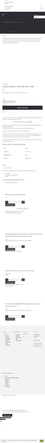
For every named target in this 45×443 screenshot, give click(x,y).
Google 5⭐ (7, 385)
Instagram (7, 382)
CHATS (11, 26)
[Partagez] (4, 417)
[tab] (24, 173)
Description (7, 173)
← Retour (4, 35)
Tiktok (6, 383)
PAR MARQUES (8, 31)
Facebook (7, 379)
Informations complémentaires (11, 175)
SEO (6, 376)
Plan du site (7, 386)
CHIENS (6, 26)
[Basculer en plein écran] (7, 417)
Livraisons (7, 337)
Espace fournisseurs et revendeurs (12, 377)
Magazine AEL (18, 340)
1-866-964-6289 (6, 23)
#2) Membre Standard (27, 125)
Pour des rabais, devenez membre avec (22, 121)
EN (5, 0)
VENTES (26, 31)
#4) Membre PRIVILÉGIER (7, 126)
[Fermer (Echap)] (1, 417)
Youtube (6, 380)
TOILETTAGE (17, 26)
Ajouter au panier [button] (10, 204)
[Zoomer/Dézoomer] (9, 417)
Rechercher (36, 14)
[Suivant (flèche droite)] (4, 419)
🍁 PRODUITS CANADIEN (18, 31)
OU (3, 110)
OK (41, 440)
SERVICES (23, 26)
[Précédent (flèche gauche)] (1, 419)
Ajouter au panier (22, 108)
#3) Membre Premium (36, 125)
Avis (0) (6, 176)
